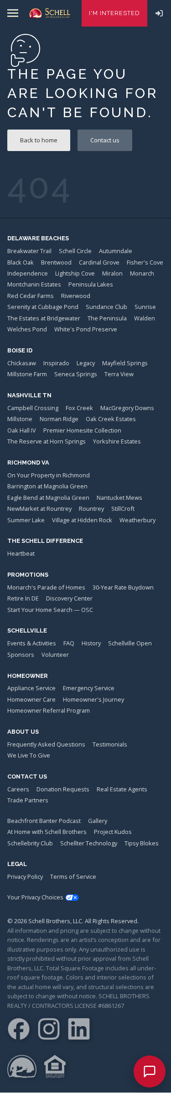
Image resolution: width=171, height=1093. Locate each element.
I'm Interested (114, 13)
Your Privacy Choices (35, 897)
